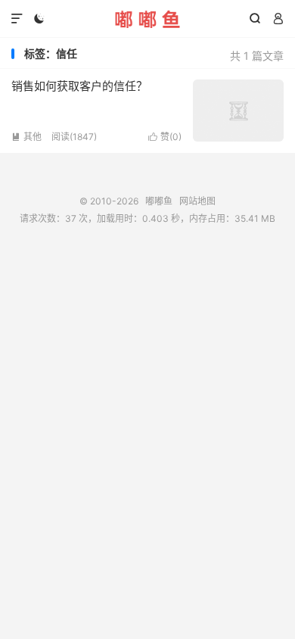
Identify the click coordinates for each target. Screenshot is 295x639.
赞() (165, 136)
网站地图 (197, 201)
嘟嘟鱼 (147, 19)
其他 (26, 136)
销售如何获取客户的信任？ (79, 86)
